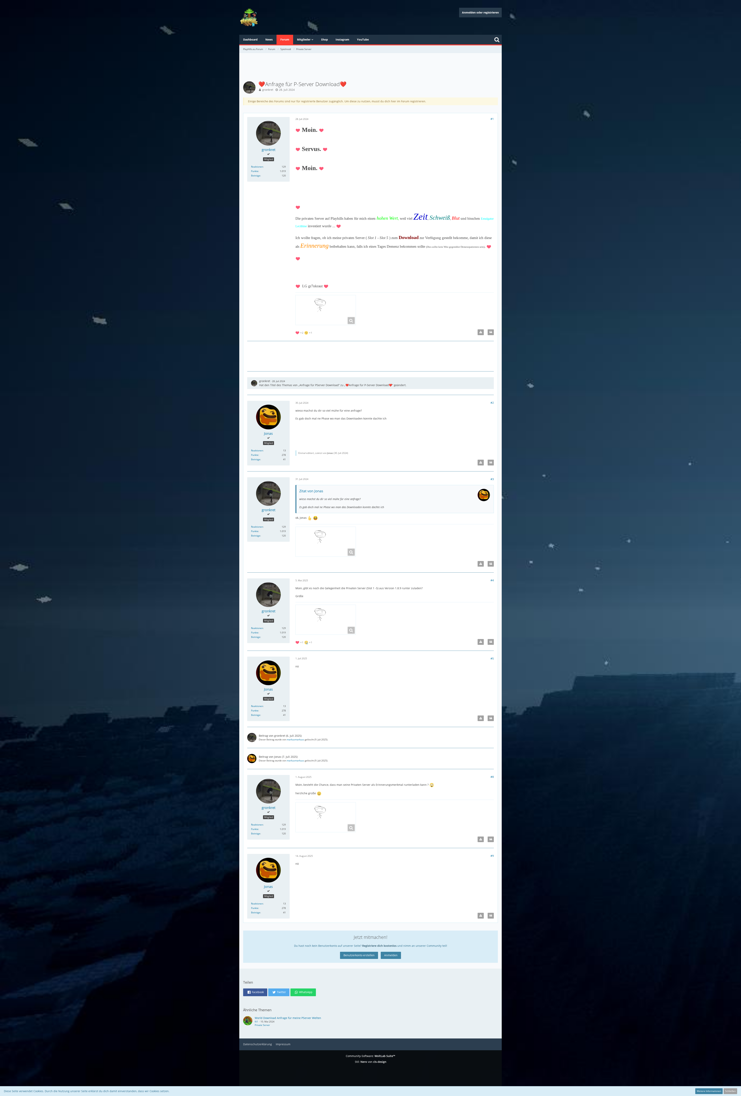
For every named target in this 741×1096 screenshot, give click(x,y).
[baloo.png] (325, 310)
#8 (492, 777)
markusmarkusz (295, 739)
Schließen (730, 1091)
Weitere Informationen (709, 1091)
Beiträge (255, 175)
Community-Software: (370, 1056)
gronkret (267, 90)
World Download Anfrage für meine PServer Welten (288, 1018)
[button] (255, 992)
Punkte (254, 171)
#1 (492, 119)
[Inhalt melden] (481, 332)
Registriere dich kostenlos (379, 946)
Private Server (262, 1025)
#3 (492, 479)
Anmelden (391, 955)
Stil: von (370, 1062)
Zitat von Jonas (311, 491)
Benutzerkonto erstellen (359, 955)
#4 (492, 580)
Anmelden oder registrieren (480, 12)
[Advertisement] (370, 67)
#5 (492, 658)
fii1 (256, 1021)
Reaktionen (257, 166)
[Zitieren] (491, 332)
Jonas (330, 453)
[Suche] (497, 39)
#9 (492, 856)
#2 (492, 402)
